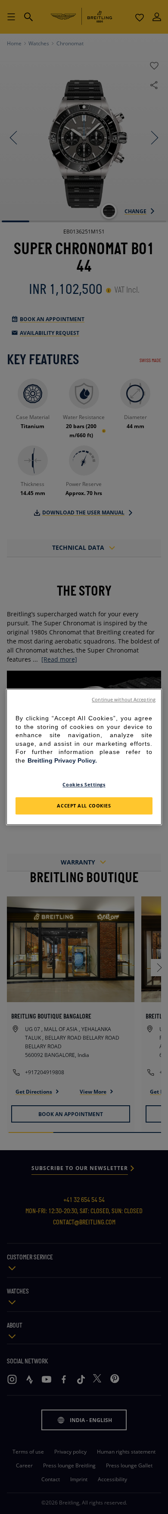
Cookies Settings (83, 784)
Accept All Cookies (84, 806)
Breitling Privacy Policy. (62, 760)
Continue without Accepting (124, 700)
